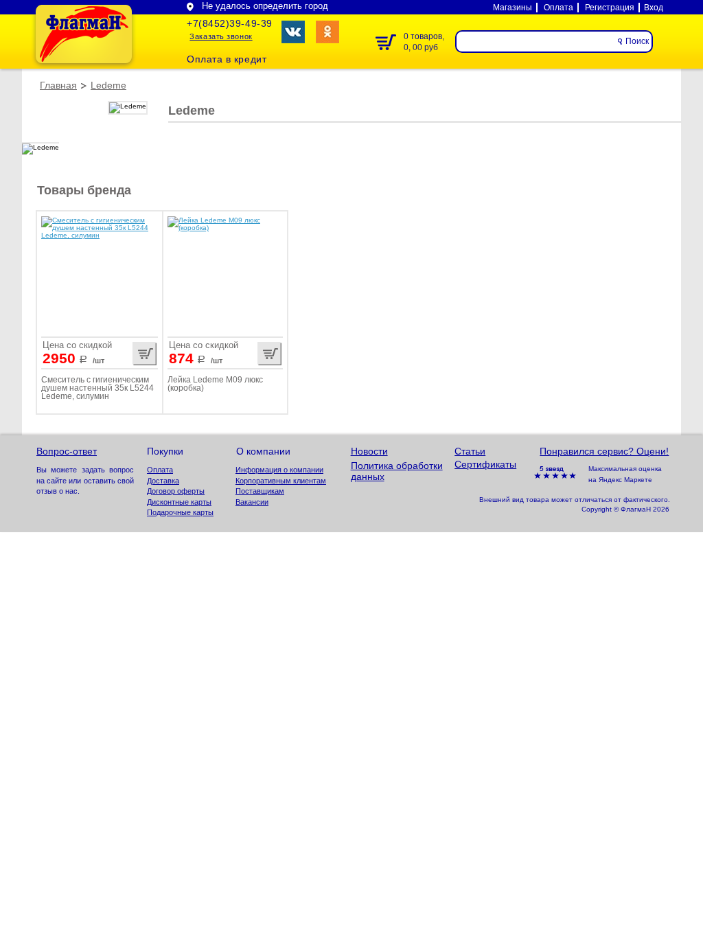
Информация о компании (279, 470)
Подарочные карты (180, 512)
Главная (58, 85)
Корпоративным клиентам (280, 481)
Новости (369, 451)
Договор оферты (176, 491)
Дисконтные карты (179, 502)
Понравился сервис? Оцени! (604, 451)
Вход (653, 7)
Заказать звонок (220, 36)
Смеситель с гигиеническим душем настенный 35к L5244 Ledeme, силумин (97, 388)
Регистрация (609, 7)
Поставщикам (259, 491)
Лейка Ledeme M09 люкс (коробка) (215, 384)
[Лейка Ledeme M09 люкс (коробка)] (225, 273)
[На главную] (83, 34)
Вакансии (251, 502)
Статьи (469, 451)
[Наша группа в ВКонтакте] (293, 32)
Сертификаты (485, 464)
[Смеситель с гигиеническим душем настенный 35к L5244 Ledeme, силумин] (99, 273)
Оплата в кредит (226, 59)
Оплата (558, 7)
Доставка (163, 481)
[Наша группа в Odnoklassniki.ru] (327, 32)
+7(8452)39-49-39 (230, 24)
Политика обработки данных (397, 471)
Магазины (512, 7)
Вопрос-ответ (66, 451)
